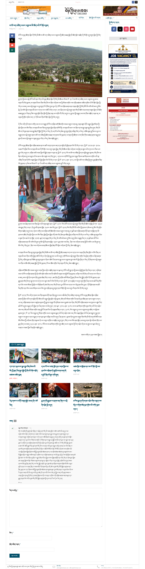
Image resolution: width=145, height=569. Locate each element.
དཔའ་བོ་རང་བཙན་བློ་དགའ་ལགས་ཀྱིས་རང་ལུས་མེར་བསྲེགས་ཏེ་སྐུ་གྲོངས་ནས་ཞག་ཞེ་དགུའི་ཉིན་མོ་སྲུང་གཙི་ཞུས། (55, 370)
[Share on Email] (12, 45)
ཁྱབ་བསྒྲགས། (54, 18)
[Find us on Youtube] (132, 29)
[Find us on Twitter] (136, 2)
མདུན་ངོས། (11, 2)
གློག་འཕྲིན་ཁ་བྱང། (15, 544)
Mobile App (13, 360)
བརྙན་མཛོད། (40, 18)
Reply (21, 482)
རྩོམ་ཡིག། (27, 18)
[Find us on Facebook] (133, 2)
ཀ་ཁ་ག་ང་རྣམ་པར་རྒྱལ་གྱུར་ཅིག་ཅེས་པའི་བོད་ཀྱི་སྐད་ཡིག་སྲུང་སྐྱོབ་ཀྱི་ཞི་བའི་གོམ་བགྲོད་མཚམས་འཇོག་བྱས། (23, 370)
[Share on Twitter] (12, 40)
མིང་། (11, 533)
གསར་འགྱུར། (13, 18)
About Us (21, 2)
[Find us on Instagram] (126, 29)
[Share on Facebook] (12, 35)
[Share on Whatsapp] (12, 50)
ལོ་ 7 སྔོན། (30, 428)
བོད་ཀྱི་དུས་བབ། (12, 29)
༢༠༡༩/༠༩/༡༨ (21, 29)
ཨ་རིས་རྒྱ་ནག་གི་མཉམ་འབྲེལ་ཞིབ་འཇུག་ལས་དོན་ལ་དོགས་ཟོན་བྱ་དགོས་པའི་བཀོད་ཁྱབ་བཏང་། (87, 405)
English (77, 2)
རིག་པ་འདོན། (13, 490)
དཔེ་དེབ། (81, 18)
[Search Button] (137, 18)
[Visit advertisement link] (33, 11)
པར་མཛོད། (68, 18)
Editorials (13, 395)
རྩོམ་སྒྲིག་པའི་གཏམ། (95, 18)
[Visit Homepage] (76, 10)
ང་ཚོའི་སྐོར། (109, 18)
